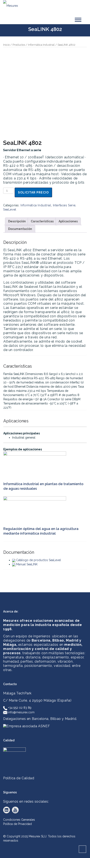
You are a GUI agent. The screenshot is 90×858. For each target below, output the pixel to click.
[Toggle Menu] (78, 20)
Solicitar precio (33, 192)
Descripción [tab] (17, 221)
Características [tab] (42, 221)
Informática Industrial (41, 44)
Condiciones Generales (19, 819)
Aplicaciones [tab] (68, 221)
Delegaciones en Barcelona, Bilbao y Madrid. (40, 719)
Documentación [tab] (20, 229)
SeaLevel (9, 209)
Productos (19, 44)
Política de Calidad (18, 778)
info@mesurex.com (21, 712)
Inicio (6, 44)
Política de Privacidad (17, 824)
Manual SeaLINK (27, 564)
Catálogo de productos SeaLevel (38, 560)
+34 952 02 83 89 (19, 707)
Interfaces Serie (64, 205)
